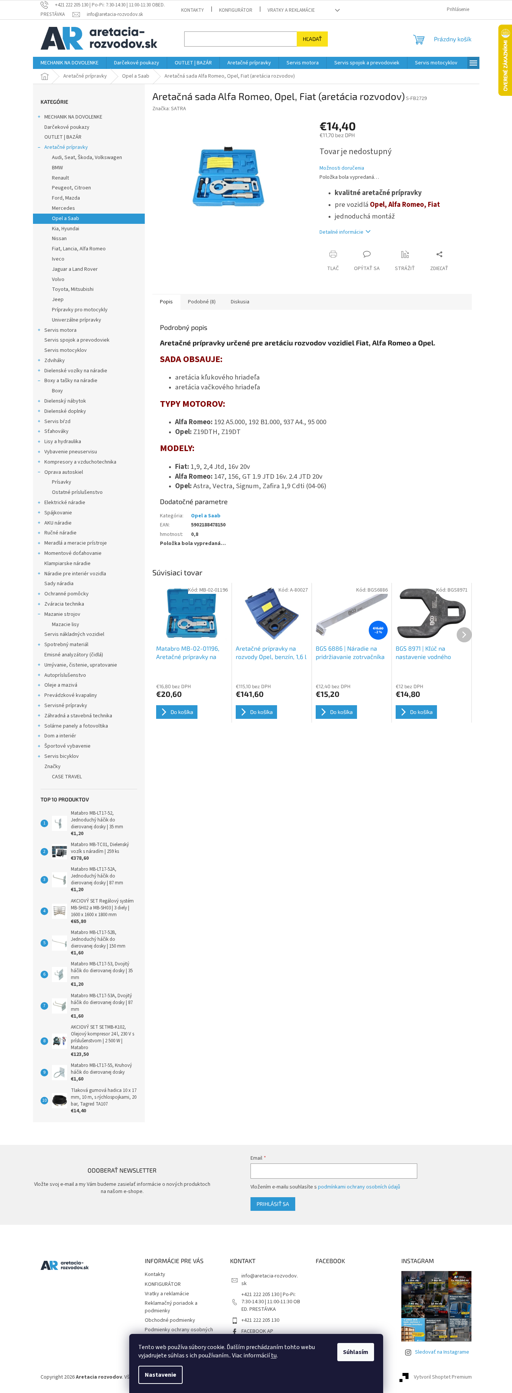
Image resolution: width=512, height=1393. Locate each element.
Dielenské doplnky (65, 411)
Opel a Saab (65, 218)
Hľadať (312, 39)
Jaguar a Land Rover (75, 269)
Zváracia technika (64, 604)
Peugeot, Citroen (71, 188)
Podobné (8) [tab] (202, 302)
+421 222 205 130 (260, 1320)
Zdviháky (54, 360)
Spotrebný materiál (66, 644)
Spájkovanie (58, 513)
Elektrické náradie (64, 502)
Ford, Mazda (66, 198)
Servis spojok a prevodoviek (77, 340)
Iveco (58, 259)
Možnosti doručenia (341, 168)
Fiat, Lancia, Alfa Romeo (79, 249)
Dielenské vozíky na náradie (75, 371)
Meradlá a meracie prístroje (75, 543)
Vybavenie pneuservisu (70, 452)
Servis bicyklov (61, 756)
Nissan (59, 238)
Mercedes (63, 208)
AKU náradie (58, 523)
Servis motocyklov (65, 350)
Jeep (58, 299)
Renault (60, 178)
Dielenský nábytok (65, 401)
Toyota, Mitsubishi (73, 289)
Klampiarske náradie (67, 563)
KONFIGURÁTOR (235, 10)
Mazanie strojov (62, 614)
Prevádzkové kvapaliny (70, 695)
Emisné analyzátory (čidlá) (73, 655)
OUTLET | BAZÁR (62, 137)
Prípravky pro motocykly (80, 310)
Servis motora (60, 330)
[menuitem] (69, 63)
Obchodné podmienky (170, 1320)
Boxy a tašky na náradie (70, 380)
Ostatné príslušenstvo (77, 492)
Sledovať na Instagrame (442, 1352)
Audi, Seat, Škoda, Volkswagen (87, 157)
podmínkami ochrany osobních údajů (359, 1187)
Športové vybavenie (67, 746)
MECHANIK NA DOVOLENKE (73, 117)
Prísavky (61, 482)
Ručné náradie (60, 533)
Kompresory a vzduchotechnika (80, 462)
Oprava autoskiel (63, 472)
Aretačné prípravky (66, 147)
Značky (52, 766)
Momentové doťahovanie (73, 553)
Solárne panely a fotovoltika (76, 726)
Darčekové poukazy (66, 127)
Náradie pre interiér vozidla (75, 574)
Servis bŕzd (57, 421)
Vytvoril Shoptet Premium (443, 1377)
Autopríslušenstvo (65, 675)
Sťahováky (56, 431)
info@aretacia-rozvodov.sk (269, 1279)
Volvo (58, 279)
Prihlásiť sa (273, 1204)
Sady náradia (59, 583)
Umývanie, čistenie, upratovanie (80, 665)
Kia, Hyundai (65, 229)
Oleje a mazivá (60, 685)
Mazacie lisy (65, 624)
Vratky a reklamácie (291, 10)
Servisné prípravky (65, 705)
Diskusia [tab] (240, 302)
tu (274, 1355)
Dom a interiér (60, 736)
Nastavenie (160, 1375)
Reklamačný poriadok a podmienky (171, 1306)
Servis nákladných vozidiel (74, 634)
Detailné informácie (341, 232)
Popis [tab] (166, 302)
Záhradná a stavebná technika (78, 716)
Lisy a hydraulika (62, 441)
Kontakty (192, 10)
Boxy (57, 391)
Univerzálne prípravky (76, 320)
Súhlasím (355, 1352)
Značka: (169, 108)
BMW (57, 168)
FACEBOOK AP (257, 1331)
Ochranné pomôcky (66, 594)
